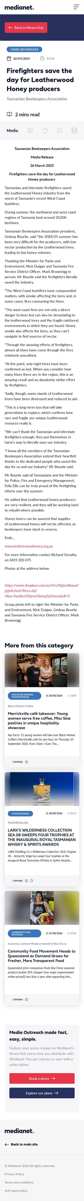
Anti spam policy (16, 1190)
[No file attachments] (45, 130)
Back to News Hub (28, 27)
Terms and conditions (19, 1182)
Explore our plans (39, 1092)
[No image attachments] (30, 130)
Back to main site (24, 1145)
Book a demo (39, 1078)
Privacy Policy (14, 1174)
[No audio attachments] (59, 130)
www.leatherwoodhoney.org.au (29, 546)
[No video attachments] (74, 130)
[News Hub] (19, 7)
